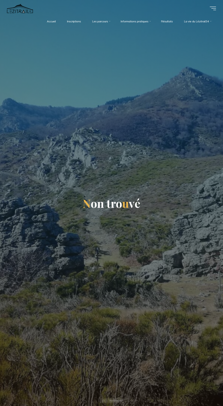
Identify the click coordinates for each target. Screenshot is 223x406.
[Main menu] (213, 8)
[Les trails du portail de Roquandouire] (20, 8)
